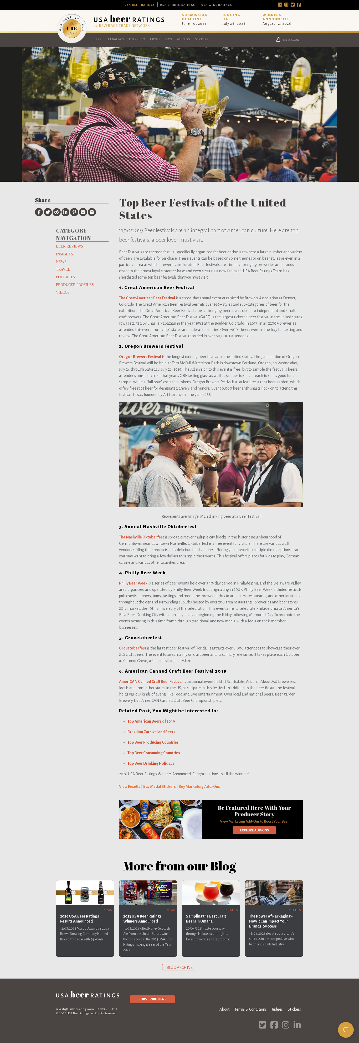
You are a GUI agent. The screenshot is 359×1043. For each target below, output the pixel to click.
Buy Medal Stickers (159, 786)
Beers (97, 39)
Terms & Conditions (250, 1009)
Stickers (201, 39)
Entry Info (137, 39)
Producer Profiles (75, 285)
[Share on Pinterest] (74, 212)
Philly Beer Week (133, 583)
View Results (129, 786)
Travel (63, 269)
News (61, 262)
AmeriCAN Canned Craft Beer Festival (151, 681)
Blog (168, 39)
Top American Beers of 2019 (151, 721)
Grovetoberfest (132, 648)
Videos (63, 292)
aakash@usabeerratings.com (75, 1009)
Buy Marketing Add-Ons (199, 786)
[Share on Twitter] (48, 212)
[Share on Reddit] (56, 212)
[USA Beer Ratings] (72, 43)
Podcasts (65, 277)
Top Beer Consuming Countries (153, 753)
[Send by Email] (83, 212)
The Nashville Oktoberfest (141, 537)
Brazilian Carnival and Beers (151, 732)
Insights (64, 254)
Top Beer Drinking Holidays (150, 763)
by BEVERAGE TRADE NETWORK (122, 26)
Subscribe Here (152, 999)
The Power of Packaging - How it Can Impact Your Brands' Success (271, 921)
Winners (183, 39)
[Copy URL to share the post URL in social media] (92, 212)
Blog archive (180, 967)
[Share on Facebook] (39, 212)
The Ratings (115, 39)
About (224, 1009)
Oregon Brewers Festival (140, 357)
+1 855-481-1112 (106, 1009)
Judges (155, 39)
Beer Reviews (69, 246)
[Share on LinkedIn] (65, 212)
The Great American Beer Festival (147, 298)
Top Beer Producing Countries (153, 742)
